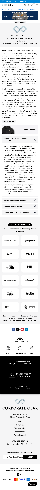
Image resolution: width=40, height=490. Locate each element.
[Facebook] (31, 444)
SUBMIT (30, 457)
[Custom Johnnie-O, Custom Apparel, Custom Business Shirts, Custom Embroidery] (29, 280)
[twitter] (18, 329)
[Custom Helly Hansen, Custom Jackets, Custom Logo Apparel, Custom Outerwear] (29, 267)
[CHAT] (32, 348)
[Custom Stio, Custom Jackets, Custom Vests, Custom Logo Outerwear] (29, 293)
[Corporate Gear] (20, 404)
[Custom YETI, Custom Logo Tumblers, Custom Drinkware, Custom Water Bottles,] (29, 254)
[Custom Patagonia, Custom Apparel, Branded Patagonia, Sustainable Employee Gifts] (29, 240)
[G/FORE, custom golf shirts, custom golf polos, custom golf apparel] (29, 307)
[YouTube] (17, 444)
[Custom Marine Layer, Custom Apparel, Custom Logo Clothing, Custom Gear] (10, 307)
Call (7, 353)
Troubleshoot (20, 435)
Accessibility (20, 431)
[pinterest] (22, 329)
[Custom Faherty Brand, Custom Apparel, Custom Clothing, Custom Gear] (10, 293)
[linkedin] (26, 329)
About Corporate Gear (20, 417)
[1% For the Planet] (20, 474)
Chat (32, 353)
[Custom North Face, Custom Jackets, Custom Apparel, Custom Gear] (10, 267)
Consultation (20, 353)
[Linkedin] (13, 444)
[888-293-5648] (8, 348)
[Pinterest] (22, 444)
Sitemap (20, 425)
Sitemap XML (20, 428)
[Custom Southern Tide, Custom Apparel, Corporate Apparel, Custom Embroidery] (10, 280)
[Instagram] (8, 444)
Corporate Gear (22, 468)
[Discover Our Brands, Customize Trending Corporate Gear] (20, 221)
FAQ (20, 421)
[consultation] (20, 348)
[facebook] (13, 329)
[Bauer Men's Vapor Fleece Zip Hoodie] (20, 129)
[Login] (29, 5)
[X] (27, 444)
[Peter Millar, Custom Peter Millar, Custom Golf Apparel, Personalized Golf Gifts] (10, 240)
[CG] (7, 5)
